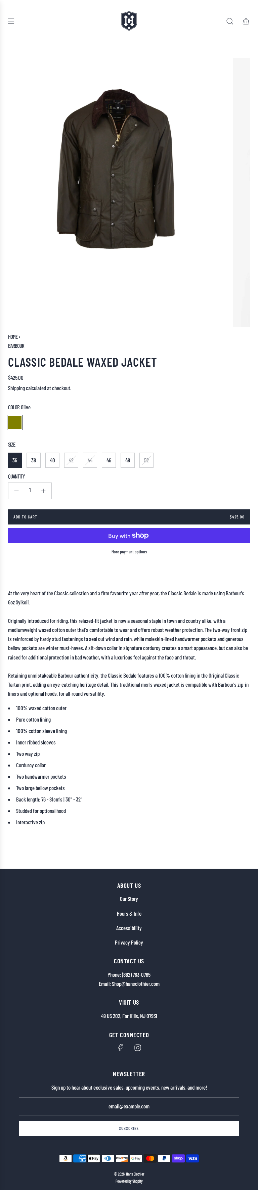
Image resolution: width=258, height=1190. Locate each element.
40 (52, 460)
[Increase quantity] (43, 491)
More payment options (129, 551)
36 (14, 460)
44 (90, 460)
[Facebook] (121, 1048)
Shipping (16, 387)
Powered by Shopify (129, 1181)
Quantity (16, 476)
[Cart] (246, 21)
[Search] (230, 21)
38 (33, 460)
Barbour (16, 345)
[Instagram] (138, 1048)
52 (146, 460)
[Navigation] (11, 21)
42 (71, 460)
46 (108, 460)
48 (127, 460)
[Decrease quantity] (16, 491)
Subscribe (129, 1128)
